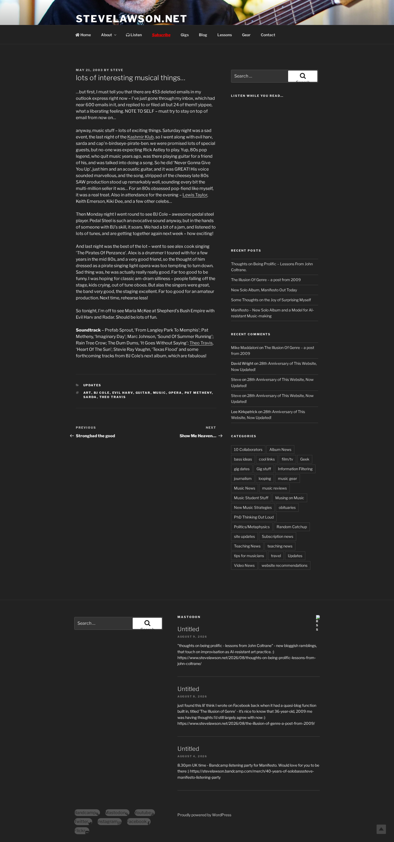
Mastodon (188, 617)
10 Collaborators (248, 449)
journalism (243, 478)
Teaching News (247, 546)
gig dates (242, 468)
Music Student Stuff (251, 497)
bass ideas (243, 459)
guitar (143, 393)
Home (85, 34)
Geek (304, 459)
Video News (244, 565)
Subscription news (277, 536)
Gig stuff (264, 468)
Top (381, 829)
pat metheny (198, 393)
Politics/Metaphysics (252, 526)
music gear (287, 478)
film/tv (287, 459)
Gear (246, 34)
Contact (268, 34)
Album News (280, 449)
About (106, 34)
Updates (92, 385)
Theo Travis (201, 342)
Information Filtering (295, 468)
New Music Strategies (253, 507)
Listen (136, 34)
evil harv (122, 393)
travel (276, 555)
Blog (203, 34)
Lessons (224, 34)
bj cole (102, 393)
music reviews (274, 488)
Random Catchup (292, 526)
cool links (267, 459)
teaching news (279, 546)
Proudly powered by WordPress (204, 814)
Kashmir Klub (140, 136)
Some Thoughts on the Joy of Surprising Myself (271, 299)
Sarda (90, 397)
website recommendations (284, 565)
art (87, 393)
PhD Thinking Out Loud (254, 517)
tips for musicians (249, 555)
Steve (116, 70)
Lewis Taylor (195, 194)
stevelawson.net (132, 19)
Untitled (188, 629)
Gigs (185, 34)
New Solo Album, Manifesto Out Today (264, 290)
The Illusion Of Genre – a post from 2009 (266, 279)
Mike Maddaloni (244, 347)
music (159, 393)
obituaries (287, 507)
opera (175, 393)
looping (265, 478)
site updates (244, 536)
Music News (244, 488)
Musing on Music (289, 497)
